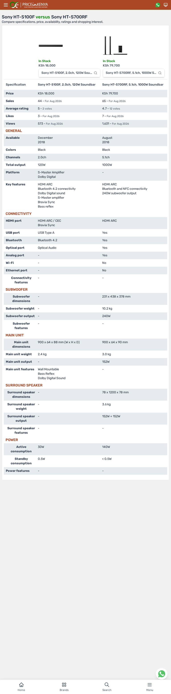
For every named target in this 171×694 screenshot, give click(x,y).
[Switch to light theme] (165, 4)
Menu (149, 690)
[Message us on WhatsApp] (157, 4)
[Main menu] (6, 5)
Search (106, 690)
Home (21, 690)
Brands (64, 690)
